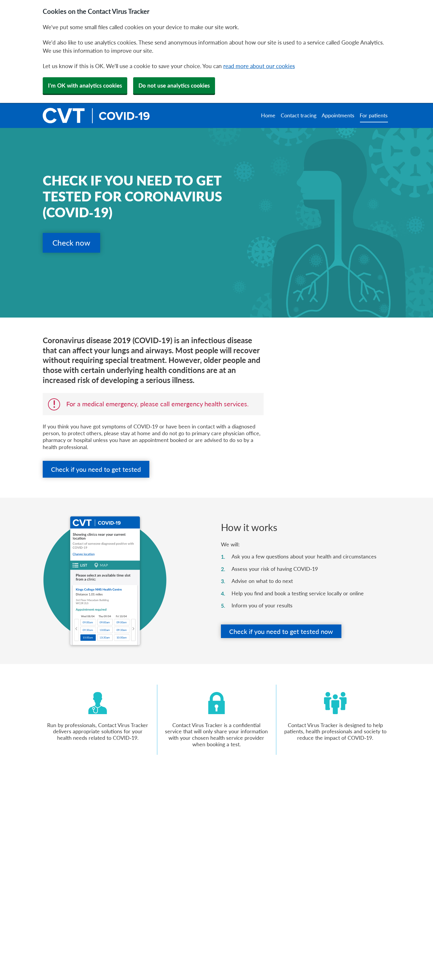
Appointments (338, 115)
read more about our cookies (259, 66)
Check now (71, 242)
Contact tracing (298, 115)
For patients (374, 115)
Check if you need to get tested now (281, 631)
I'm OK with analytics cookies (85, 85)
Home (268, 115)
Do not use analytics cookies (174, 85)
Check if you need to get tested (96, 469)
